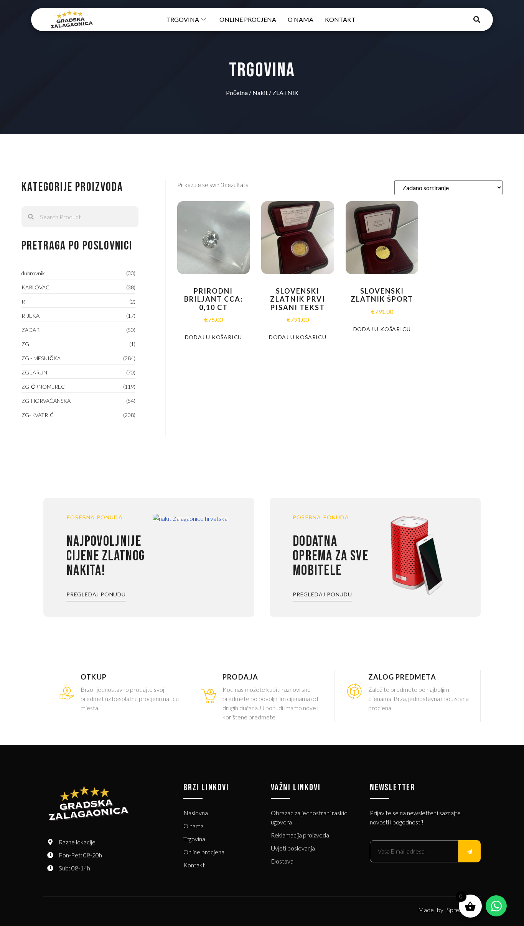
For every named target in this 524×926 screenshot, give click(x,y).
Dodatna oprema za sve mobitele (330, 556)
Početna (237, 92)
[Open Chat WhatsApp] (496, 905)
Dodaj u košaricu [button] (213, 337)
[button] (477, 19)
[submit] (469, 851)
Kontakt (340, 19)
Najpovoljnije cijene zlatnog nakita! (105, 556)
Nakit (260, 92)
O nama (300, 19)
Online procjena (247, 19)
